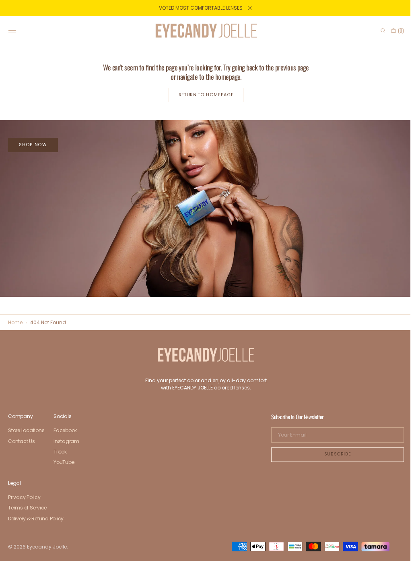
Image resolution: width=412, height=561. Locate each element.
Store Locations (26, 431)
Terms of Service (27, 507)
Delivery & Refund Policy (36, 518)
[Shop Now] (203, 207)
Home (15, 322)
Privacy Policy (24, 498)
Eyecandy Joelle (47, 546)
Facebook (65, 431)
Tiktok (60, 451)
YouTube (64, 462)
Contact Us (21, 441)
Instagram (66, 441)
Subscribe (331, 454)
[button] (12, 30)
